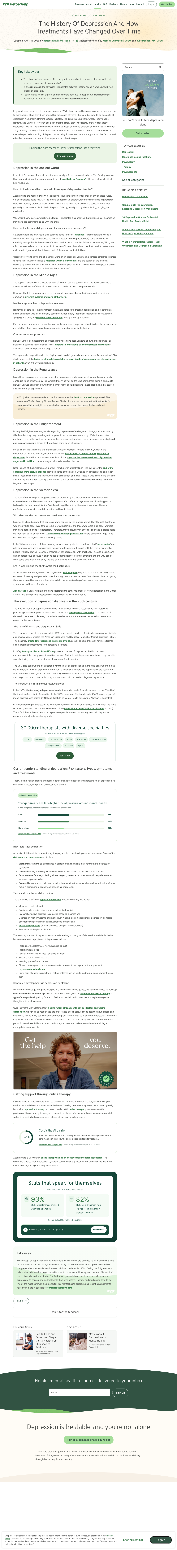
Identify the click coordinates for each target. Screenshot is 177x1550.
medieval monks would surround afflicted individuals (82, 344)
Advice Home (79, 16)
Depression (98, 16)
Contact (140, 4)
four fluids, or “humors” (74, 179)
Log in (151, 4)
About (89, 4)
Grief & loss (81, 739)
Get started (166, 4)
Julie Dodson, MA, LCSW (150, 40)
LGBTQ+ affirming (98, 739)
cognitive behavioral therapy (95, 993)
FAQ (105, 4)
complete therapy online (59, 1287)
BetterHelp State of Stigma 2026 (29, 834)
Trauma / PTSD (56, 739)
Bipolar (80, 746)
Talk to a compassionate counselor (88, 1440)
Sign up (120, 1393)
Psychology (128, 161)
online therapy (76, 1109)
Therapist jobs (127, 4)
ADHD (69, 739)
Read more (21, 1301)
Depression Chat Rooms (135, 196)
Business (79, 4)
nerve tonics (103, 544)
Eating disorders (53, 746)
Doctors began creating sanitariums (64, 533)
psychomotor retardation (32, 969)
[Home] (15, 4)
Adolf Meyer (19, 590)
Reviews (113, 4)
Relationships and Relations (137, 156)
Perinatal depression (29, 925)
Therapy (126, 166)
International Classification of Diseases (84, 708)
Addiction (69, 746)
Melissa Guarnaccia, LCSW (117, 40)
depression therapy (34, 1109)
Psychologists (129, 171)
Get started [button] (143, 133)
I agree (161, 1540)
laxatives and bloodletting (49, 317)
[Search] (161, 67)
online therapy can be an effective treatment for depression (71, 1157)
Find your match (65, 156)
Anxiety (27, 739)
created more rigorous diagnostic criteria (49, 640)
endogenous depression (81, 612)
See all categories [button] (133, 180)
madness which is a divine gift (61, 260)
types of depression (50, 899)
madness (79, 234)
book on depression (84, 397)
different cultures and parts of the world (45, 297)
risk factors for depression (27, 857)
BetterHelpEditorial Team (56, 40)
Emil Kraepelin (70, 572)
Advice (97, 4)
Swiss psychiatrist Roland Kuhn (37, 651)
